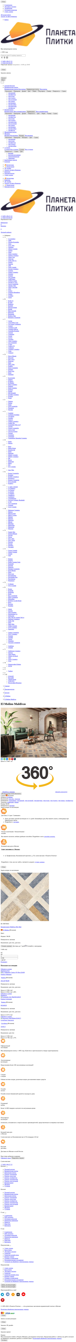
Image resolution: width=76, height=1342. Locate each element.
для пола (17, 799)
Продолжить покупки (18, 1158)
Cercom (10, 332)
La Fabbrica (11, 488)
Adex (9, 244)
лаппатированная (13, 156)
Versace (10, 652)
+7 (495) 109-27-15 (6, 61)
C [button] (4, 319)
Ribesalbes (11, 599)
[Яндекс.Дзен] (18, 1295)
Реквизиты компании (11, 1220)
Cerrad (10, 336)
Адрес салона (8, 11)
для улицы (11, 101)
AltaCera (10, 259)
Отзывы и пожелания (11, 1258)
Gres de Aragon (12, 431)
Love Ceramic (12, 507)
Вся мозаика (14, 135)
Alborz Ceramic (13, 249)
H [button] (5, 440)
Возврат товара (9, 1256)
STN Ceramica (12, 627)
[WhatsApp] (4, 759)
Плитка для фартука (10, 1178)
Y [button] (5, 669)
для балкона (12, 103)
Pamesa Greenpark (6, 999)
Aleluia (10, 250)
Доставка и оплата (10, 6)
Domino (10, 369)
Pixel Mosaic (12, 570)
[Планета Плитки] (38, 46)
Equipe (10, 391)
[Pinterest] (12, 759)
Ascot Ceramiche (13, 284)
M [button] (5, 508)
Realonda (11, 592)
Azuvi (10, 297)
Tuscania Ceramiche (14, 642)
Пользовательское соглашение (14, 1260)
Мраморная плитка (10, 132)
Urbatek (10, 647)
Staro (9, 622)
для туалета (11, 98)
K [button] (5, 471)
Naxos (10, 537)
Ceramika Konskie (13, 331)
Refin (9, 594)
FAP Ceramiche (12, 406)
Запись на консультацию (8, 1284)
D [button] (5, 354)
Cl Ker (10, 344)
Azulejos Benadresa (14, 292)
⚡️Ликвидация (9, 166)
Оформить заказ (6, 1158)
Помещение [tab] (17, 91)
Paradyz (10, 560)
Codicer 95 (11, 346)
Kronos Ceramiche (13, 480)
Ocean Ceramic (12, 550)
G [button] (5, 411)
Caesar (10, 321)
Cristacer (10, 353)
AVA (9, 289)
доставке (16, 822)
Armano (10, 275)
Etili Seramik (12, 393)
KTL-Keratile (12, 482)
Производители (9, 173)
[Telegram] (2, 759)
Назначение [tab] (8, 91)
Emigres (10, 386)
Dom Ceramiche (13, 368)
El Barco (10, 381)
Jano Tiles (11, 470)
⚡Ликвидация (9, 185)
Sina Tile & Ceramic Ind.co (16, 617)
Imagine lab (11, 450)
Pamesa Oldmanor (6, 974)
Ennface (10, 389)
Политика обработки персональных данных (15, 1309)
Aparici (10, 262)
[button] (7, 58)
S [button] (4, 607)
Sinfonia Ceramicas (14, 619)
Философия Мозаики (15, 683)
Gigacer (10, 420)
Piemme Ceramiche (14, 569)
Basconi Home (12, 307)
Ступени (7, 147)
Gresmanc (11, 435)
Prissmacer (11, 580)
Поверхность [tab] (56, 91)
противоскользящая (14, 155)
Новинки (7, 171)
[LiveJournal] (15, 759)
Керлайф (11, 678)
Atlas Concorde (12, 287)
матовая (10, 153)
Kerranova (11, 478)
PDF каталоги (8, 1217)
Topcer (10, 639)
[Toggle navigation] (7, 1166)
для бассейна (12, 104)
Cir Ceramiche (12, 342)
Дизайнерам (8, 8)
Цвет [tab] (29, 91)
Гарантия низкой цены (11, 1255)
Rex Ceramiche (12, 595)
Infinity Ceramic (13, 455)
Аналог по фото (9, 16)
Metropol (11, 520)
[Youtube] (23, 1295)
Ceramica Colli (12, 327)
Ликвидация (12, 679)
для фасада (11, 108)
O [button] (5, 549)
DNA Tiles (11, 364)
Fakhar (10, 403)
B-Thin (10, 302)
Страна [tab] (64, 91)
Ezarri (10, 398)
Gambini (10, 413)
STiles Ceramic (12, 626)
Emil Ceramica (12, 388)
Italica (10, 463)
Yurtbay (10, 671)
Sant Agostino (12, 612)
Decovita (10, 358)
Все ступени (14, 149)
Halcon (10, 443)
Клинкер (7, 161)
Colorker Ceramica (13, 349)
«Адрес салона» (40, 862)
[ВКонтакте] (7, 759)
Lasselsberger (12, 498)
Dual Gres (11, 371)
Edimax (10, 379)
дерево (16, 802)
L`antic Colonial (13, 487)
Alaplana (10, 247)
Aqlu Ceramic (12, 267)
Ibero (9, 446)
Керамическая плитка (11, 87)
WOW (10, 666)
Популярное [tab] (41, 91)
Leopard (10, 505)
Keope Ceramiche (13, 473)
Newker (10, 542)
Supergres (11, 629)
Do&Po (10, 366)
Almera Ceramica (13, 255)
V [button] (5, 649)
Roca (9, 602)
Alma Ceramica (12, 254)
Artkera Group (12, 280)
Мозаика (7, 134)
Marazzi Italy (12, 513)
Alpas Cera (11, 257)
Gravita (10, 426)
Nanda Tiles (11, 532)
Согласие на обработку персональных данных (19, 1262)
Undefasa (11, 646)
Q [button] (5, 582)
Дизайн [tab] (24, 91)
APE (9, 265)
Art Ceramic (11, 277)
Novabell (11, 547)
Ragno (10, 589)
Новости (7, 1222)
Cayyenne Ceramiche (14, 324)
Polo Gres (11, 574)
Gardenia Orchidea (13, 415)
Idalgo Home (12, 448)
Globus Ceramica (13, 421)
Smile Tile (11, 621)
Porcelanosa (11, 579)
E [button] (4, 376)
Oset (9, 555)
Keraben (10, 475)
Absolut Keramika (13, 242)
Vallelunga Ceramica (14, 651)
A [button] (5, 237)
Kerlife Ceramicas (13, 477)
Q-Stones (11, 584)
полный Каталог (9, 85)
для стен (11, 799)
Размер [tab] (49, 91)
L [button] (4, 485)
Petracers (10, 567)
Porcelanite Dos (12, 577)
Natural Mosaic (12, 533)
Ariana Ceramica (13, 272)
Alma (9, 252)
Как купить (8, 1250)
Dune (9, 373)
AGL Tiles (11, 245)
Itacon (10, 460)
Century (10, 326)
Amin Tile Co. (12, 260)
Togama (10, 636)
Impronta (10, 453)
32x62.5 (3, 1026)
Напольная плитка (10, 1173)
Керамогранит (8, 109)
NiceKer (10, 545)
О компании (8, 5)
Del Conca (11, 359)
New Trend (11, 540)
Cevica (10, 337)
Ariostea (10, 274)
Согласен (4, 1340)
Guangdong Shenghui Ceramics (17, 438)
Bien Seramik (12, 311)
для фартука (12, 94)
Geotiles (10, 418)
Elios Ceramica (12, 384)
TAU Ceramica (12, 634)
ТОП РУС (11, 681)
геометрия (10, 802)
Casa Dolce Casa (13, 322)
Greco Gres (11, 430)
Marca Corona (12, 515)
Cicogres (10, 339)
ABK (9, 240)
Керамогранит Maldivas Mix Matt (11, 927)
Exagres (10, 396)
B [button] (4, 299)
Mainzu (10, 512)
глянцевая (11, 158)
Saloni (10, 609)
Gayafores (11, 416)
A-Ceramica (11, 239)
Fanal (9, 404)
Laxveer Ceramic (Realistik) (16, 500)
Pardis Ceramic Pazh (14, 562)
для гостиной (12, 99)
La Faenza (11, 490)
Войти (6, 19)
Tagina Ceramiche (13, 632)
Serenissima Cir (12, 614)
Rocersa (10, 604)
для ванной (11, 93)
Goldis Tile (11, 423)
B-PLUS (10, 301)
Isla (9, 458)
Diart (9, 363)
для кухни (11, 96)
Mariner (10, 517)
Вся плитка (22, 89)
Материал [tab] (25, 137)
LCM (9, 502)
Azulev (10, 294)
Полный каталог (9, 1169)
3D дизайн (7, 168)
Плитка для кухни (10, 1176)
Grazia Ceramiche (13, 428)
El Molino (11, 383)
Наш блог (7, 1224)
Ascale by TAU (12, 282)
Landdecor (11, 495)
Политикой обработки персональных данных (47, 1338)
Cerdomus (11, 334)
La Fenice (11, 492)
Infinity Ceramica (13, 456)
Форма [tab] (34, 91)
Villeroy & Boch (13, 656)
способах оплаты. (49, 836)
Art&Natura (11, 279)
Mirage (10, 522)
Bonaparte (11, 314)
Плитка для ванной (10, 1174)
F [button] (4, 399)
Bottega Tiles (12, 316)
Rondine (10, 606)
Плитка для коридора (11, 1179)
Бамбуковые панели (10, 160)
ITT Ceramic (12, 466)
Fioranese (11, 408)
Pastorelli (11, 564)
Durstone (11, 374)
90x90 (7, 981)
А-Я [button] (5, 674)
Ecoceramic (11, 378)
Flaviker (10, 410)
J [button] (4, 468)
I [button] (4, 445)
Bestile (10, 309)
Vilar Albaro (11, 654)
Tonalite (10, 637)
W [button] (5, 663)
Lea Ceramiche (12, 503)
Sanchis (10, 611)
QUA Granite (12, 585)
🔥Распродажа (9, 165)
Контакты (7, 1225)
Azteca (10, 291)
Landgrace (11, 497)
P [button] (4, 557)
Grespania (11, 436)
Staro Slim (11, 624)
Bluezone (11, 312)
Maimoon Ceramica (14, 510)
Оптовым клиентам (10, 10)
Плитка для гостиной (11, 1181)
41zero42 (11, 676)
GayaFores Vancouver (7, 1020)
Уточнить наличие (6, 946)
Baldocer (10, 304)
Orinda (10, 554)
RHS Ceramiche (13, 597)
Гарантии (7, 1253)
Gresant (10, 433)
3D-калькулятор (6, 15)
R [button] (4, 587)
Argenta (10, 270)
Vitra (9, 657)
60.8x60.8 (4, 1005)
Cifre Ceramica (12, 341)
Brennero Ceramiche (14, 317)
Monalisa (11, 523)
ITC (9, 465)
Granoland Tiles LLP (14, 425)
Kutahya (10, 483)
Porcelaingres (12, 575)
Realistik (10, 590)
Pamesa (10, 559)
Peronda (10, 565)
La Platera (11, 493)
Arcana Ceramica (13, 269)
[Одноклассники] (10, 759)
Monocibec (11, 525)
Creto (9, 351)
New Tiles (11, 539)
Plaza (9, 572)
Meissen (10, 518)
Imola (9, 451)
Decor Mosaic (12, 356)
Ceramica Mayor (13, 329)
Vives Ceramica (12, 659)
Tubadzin (11, 641)
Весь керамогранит (20, 111)
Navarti (10, 535)
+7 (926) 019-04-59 (6, 63)
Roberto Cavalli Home (14, 601)
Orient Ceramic (12, 552)
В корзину (4, 962)
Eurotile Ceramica (13, 394)
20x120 (3, 981)
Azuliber (10, 296)
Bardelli (10, 306)
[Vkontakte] (8, 1295)
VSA (9, 661)
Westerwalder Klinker (14, 664)
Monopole (11, 527)
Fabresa (10, 401)
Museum (10, 528)
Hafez (10, 441)
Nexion (10, 544)
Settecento (11, 616)
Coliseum (11, 348)
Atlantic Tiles (12, 286)
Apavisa (10, 264)
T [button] (4, 631)
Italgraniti (11, 461)
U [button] (5, 644)
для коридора (12, 106)
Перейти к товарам (8, 792)
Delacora (10, 361)
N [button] (5, 530)
